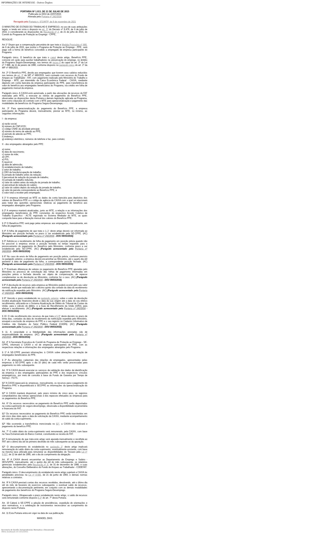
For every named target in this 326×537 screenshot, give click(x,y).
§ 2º (40, 498)
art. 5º (45, 29)
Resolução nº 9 (40, 464)
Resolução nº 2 (51, 32)
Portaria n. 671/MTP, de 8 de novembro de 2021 (52, 21)
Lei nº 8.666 (34, 475)
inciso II (57, 62)
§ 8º (58, 316)
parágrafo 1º (56, 446)
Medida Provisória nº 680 (74, 44)
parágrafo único (66, 65)
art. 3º (20, 75)
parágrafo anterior (49, 298)
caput (53, 57)
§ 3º (47, 231)
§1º (57, 424)
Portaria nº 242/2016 (51, 16)
